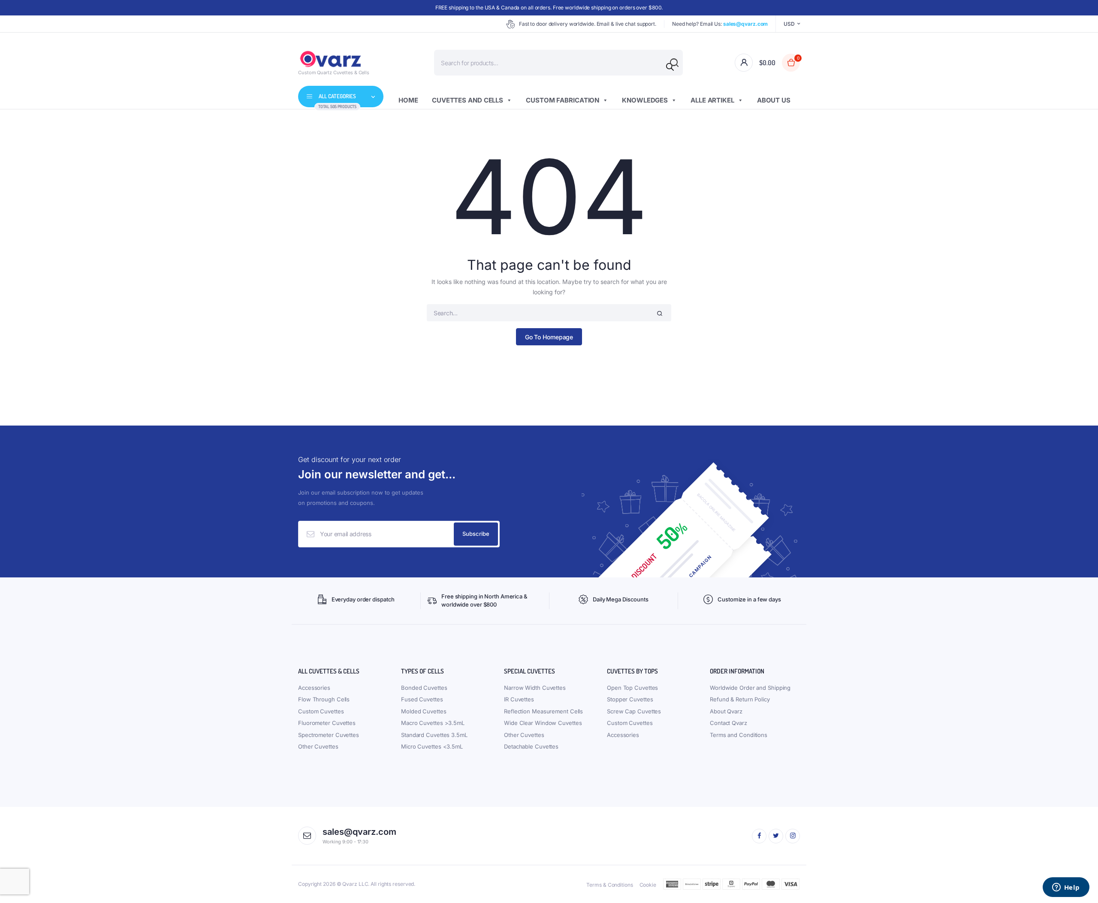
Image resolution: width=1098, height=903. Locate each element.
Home (408, 100)
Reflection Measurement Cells (543, 711)
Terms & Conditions (609, 885)
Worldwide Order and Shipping (750, 687)
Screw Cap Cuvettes (634, 711)
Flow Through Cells (324, 699)
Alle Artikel (712, 100)
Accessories (314, 687)
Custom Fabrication (562, 100)
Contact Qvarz (728, 722)
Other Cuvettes (318, 746)
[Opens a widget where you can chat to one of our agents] (1065, 888)
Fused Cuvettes (422, 699)
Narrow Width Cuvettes (535, 687)
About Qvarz (726, 711)
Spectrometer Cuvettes (328, 734)
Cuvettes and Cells (467, 100)
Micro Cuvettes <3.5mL (432, 746)
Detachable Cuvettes (531, 746)
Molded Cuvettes (423, 711)
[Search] (670, 67)
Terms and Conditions (738, 734)
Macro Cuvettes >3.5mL (433, 722)
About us (773, 100)
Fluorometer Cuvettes (327, 722)
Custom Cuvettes (321, 711)
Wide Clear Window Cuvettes (543, 722)
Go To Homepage (549, 337)
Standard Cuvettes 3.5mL (434, 734)
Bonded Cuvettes (424, 687)
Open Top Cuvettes (632, 687)
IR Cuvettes (519, 699)
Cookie (647, 885)
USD (789, 24)
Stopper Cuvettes (630, 699)
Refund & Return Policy (740, 699)
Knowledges (645, 100)
